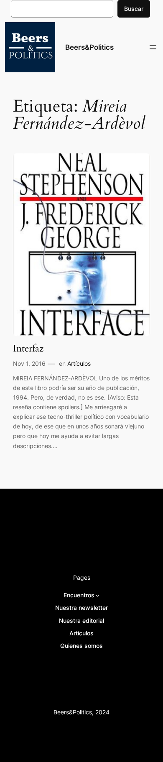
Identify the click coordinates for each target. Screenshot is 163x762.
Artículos (79, 363)
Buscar (133, 8)
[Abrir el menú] (153, 47)
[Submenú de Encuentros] (97, 595)
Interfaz (28, 348)
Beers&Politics (89, 47)
